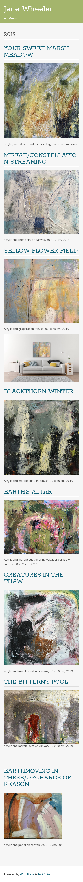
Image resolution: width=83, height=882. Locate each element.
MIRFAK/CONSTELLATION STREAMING (40, 159)
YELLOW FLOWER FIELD (41, 251)
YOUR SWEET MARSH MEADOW (36, 52)
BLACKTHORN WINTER (38, 391)
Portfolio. (44, 874)
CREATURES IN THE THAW (34, 578)
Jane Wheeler (28, 9)
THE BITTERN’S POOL (36, 682)
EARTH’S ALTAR (28, 492)
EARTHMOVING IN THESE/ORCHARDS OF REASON (37, 777)
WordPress (27, 874)
